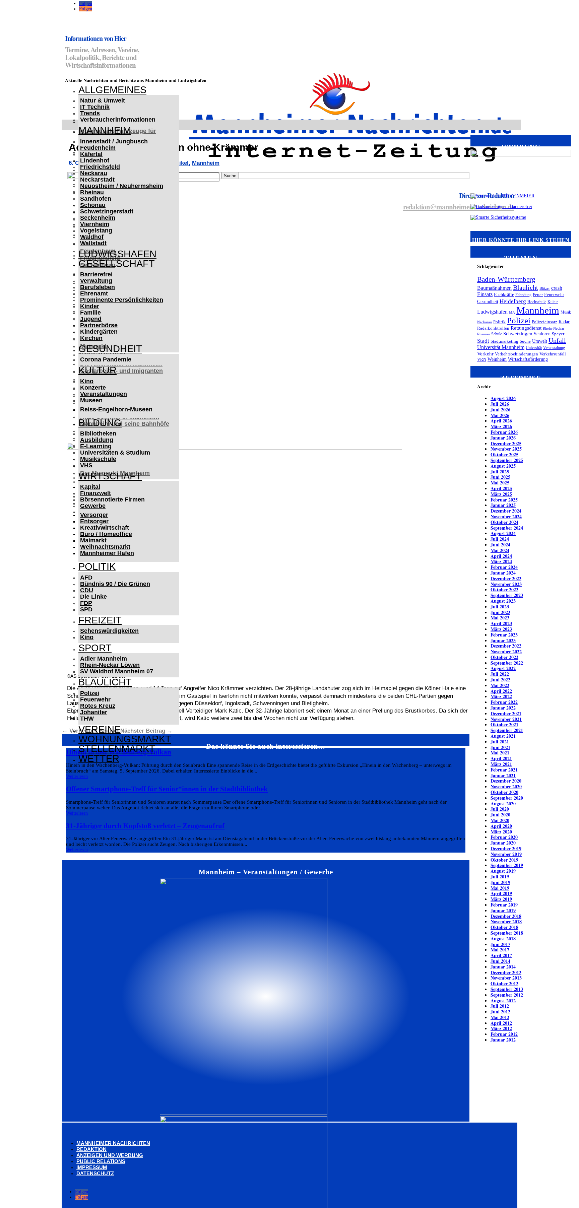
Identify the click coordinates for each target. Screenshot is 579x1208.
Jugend (91, 319)
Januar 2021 (503, 775)
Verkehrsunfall (552, 354)
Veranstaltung (554, 347)
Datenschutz (95, 1173)
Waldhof (92, 236)
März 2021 (501, 763)
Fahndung (523, 294)
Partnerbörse (99, 325)
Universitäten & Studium (115, 452)
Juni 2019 (500, 882)
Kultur (97, 370)
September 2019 (507, 865)
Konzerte (93, 387)
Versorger (94, 515)
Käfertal (91, 154)
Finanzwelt (95, 493)
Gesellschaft (116, 263)
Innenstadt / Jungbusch (114, 141)
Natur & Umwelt (102, 100)
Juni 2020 (500, 814)
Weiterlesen (77, 776)
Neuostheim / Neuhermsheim (121, 186)
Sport (95, 648)
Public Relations (100, 1161)
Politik (97, 566)
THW (87, 718)
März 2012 (501, 1028)
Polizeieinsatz (544, 322)
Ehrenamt (94, 293)
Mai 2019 (500, 887)
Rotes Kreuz (97, 705)
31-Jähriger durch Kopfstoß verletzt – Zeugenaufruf (145, 826)
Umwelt (539, 341)
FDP (86, 603)
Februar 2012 (504, 1033)
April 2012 (501, 1022)
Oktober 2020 (504, 792)
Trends (90, 113)
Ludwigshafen (117, 254)
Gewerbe (93, 505)
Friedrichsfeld (100, 166)
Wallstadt (93, 243)
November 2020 (506, 786)
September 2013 (507, 989)
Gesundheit (110, 348)
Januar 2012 (503, 1039)
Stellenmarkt (116, 748)
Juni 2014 (500, 960)
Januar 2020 (503, 842)
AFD (86, 577)
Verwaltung (96, 280)
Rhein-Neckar (553, 328)
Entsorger (94, 521)
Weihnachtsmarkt (105, 546)
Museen (91, 400)
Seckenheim (97, 217)
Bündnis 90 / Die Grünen (115, 584)
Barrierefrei (96, 274)
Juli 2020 (500, 808)
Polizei (89, 693)
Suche (525, 341)
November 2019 (506, 854)
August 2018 (503, 938)
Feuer (538, 294)
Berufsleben (97, 287)
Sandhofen (95, 198)
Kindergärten (99, 331)
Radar (564, 321)
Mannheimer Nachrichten (113, 1143)
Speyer (558, 334)
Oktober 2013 (504, 983)
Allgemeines (112, 89)
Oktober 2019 (504, 859)
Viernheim (94, 224)
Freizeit (100, 620)
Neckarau (93, 173)
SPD (86, 609)
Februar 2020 (504, 837)
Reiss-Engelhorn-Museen (116, 409)
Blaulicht (105, 682)
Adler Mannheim (103, 658)
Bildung (100, 422)
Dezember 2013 (506, 972)
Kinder (89, 306)
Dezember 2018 (506, 916)
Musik (566, 312)
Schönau (93, 205)
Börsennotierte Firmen (112, 499)
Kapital (90, 486)
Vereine (99, 729)
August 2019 (503, 870)
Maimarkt (93, 540)
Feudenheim (98, 147)
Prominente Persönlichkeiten (121, 299)
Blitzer (544, 288)
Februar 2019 (504, 904)
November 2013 (506, 977)
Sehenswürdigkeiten (109, 630)
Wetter (98, 758)
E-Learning (96, 446)
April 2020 (501, 825)
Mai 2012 (500, 1017)
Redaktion (91, 1149)
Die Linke (93, 596)
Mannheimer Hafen (107, 553)
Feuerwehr (95, 699)
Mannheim (104, 130)
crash (556, 288)
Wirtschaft (110, 476)
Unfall (557, 340)
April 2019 (501, 893)
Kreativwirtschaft (104, 527)
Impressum (91, 1167)
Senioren (542, 333)
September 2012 (507, 994)
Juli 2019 (500, 876)
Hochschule (536, 301)
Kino (86, 381)
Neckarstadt (97, 179)
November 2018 (506, 921)
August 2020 (503, 803)
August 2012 (503, 1000)
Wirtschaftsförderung (528, 359)
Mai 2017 (500, 949)
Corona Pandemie (105, 359)
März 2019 (501, 898)
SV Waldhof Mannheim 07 (116, 671)
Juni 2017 (500, 944)
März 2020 (501, 831)
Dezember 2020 (506, 780)
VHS (86, 465)
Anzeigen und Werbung (109, 1155)
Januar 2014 (503, 966)
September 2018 (507, 932)
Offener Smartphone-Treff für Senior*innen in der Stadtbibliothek (167, 789)
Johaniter (93, 712)
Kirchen (91, 338)
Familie (90, 312)
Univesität (534, 347)
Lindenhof (94, 160)
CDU (86, 590)
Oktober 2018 (504, 927)
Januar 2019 (503, 910)
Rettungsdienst (526, 328)
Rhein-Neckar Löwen (110, 665)
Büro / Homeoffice (106, 534)
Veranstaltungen (103, 394)
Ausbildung (96, 440)
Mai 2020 (500, 820)
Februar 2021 (504, 769)
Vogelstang (96, 230)
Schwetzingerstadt (106, 211)
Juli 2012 (500, 1005)
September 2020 (507, 797)
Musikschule (98, 459)
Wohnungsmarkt (124, 739)
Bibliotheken (98, 433)
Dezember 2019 (506, 848)
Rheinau (92, 192)
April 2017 (501, 955)
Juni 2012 (500, 1011)
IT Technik (95, 107)
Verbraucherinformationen (117, 119)
